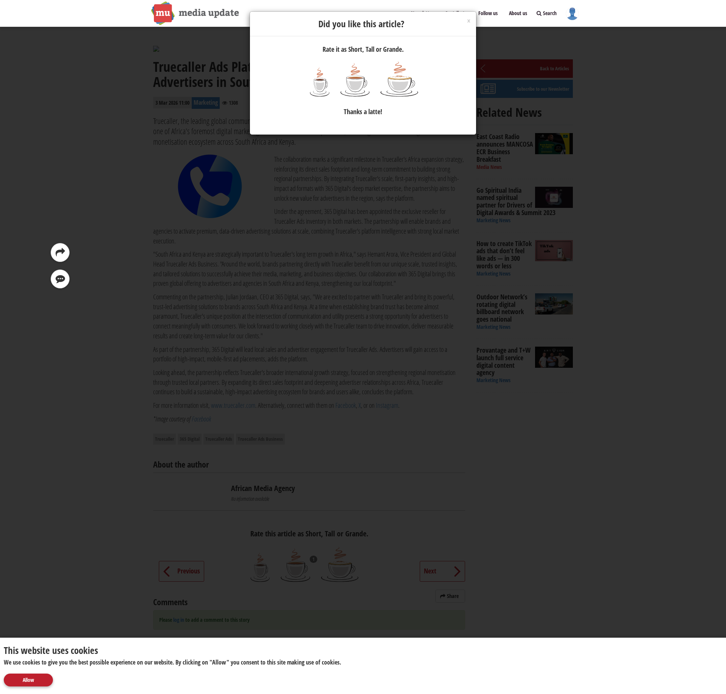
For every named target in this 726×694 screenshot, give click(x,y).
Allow (28, 679)
